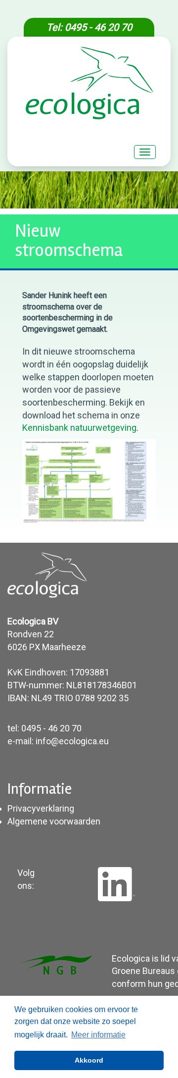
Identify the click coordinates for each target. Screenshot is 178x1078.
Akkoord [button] (89, 1060)
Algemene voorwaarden (53, 821)
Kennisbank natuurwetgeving (79, 427)
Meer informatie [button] (98, 1034)
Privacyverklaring (40, 808)
